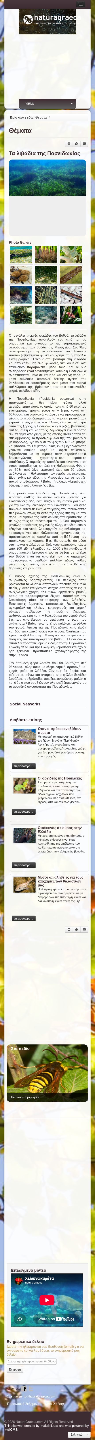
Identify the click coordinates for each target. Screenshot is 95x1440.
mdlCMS (11, 1429)
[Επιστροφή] (69, 144)
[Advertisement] (47, 69)
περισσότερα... (23, 766)
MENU (30, 103)
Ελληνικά (76, 1434)
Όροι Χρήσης (55, 1404)
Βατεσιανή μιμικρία (25, 1097)
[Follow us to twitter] (31, 1388)
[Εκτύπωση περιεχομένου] (77, 144)
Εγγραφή (15, 1369)
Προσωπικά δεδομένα (23, 1404)
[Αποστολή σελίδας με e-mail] (84, 144)
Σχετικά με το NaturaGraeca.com (31, 1396)
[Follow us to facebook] (24, 1388)
